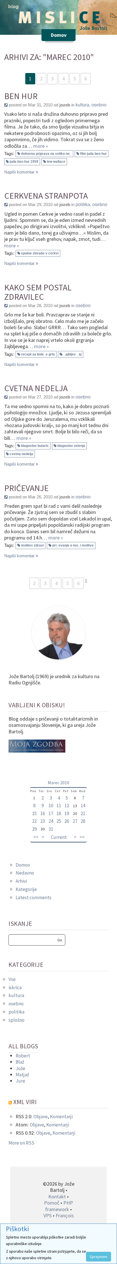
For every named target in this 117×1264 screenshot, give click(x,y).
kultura (82, 104)
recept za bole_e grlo (38, 354)
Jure (20, 1081)
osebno (98, 104)
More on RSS (21, 1143)
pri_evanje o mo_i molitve (73, 545)
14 (83, 805)
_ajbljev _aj (72, 354)
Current (59, 837)
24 (51, 821)
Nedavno (25, 873)
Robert (23, 1056)
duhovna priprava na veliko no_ (46, 154)
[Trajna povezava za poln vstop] (6, 104)
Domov (23, 865)
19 (66, 813)
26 (66, 821)
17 (51, 813)
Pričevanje (26, 488)
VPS (47, 1215)
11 (59, 805)
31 (51, 829)
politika (83, 204)
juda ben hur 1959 (24, 162)
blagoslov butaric (35, 446)
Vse (12, 979)
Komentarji (61, 1116)
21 (83, 813)
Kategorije (26, 889)
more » (40, 146)
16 (42, 813)
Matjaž (22, 1075)
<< (35, 837)
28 (83, 821)
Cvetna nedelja (36, 388)
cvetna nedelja (21, 454)
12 (66, 805)
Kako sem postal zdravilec (38, 292)
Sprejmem (98, 1256)
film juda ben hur (93, 154)
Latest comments (33, 897)
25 (59, 821)
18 (59, 813)
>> (82, 837)
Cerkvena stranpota (46, 195)
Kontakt (57, 1196)
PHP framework (59, 1205)
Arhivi (21, 881)
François (65, 1215)
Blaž (20, 1062)
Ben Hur (20, 96)
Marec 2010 (58, 782)
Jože (20, 1068)
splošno (16, 1020)
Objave (41, 1116)
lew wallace (56, 162)
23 (42, 821)
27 (75, 821)
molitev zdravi (32, 545)
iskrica (15, 987)
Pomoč (51, 1202)
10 (51, 805)
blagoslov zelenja (71, 446)
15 (34, 813)
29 (34, 829)
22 (34, 821)
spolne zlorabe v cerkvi (39, 253)
